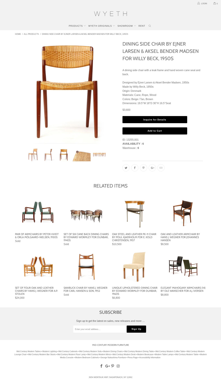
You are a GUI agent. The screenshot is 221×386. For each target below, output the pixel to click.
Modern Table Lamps (164, 354)
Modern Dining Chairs (113, 351)
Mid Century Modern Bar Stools (42, 354)
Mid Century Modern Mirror (99, 354)
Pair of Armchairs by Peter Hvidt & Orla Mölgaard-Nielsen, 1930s (37, 213)
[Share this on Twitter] (126, 167)
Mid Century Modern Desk (124, 354)
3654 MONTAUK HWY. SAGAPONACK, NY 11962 (110, 377)
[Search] (149, 26)
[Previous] (20, 92)
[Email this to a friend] (161, 167)
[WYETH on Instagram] (118, 366)
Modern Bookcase (145, 354)
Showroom (125, 26)
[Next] (113, 92)
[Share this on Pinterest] (143, 167)
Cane (137, 95)
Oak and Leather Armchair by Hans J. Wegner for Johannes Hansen (183, 213)
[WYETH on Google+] (107, 366)
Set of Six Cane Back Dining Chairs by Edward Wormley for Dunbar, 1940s (86, 213)
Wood (152, 95)
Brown (149, 99)
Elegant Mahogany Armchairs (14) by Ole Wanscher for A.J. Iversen (183, 267)
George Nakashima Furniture (113, 357)
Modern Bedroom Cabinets (87, 357)
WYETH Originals (100, 26)
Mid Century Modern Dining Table (139, 351)
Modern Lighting (49, 351)
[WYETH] (110, 14)
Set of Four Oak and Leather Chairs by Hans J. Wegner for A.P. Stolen (37, 267)
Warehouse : (130, 148)
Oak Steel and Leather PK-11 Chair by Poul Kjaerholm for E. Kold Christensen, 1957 (134, 213)
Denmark (136, 91)
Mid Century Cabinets (68, 351)
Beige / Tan (137, 99)
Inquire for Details (154, 119)
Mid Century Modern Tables (29, 351)
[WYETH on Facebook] (101, 366)
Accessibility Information (149, 357)
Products (76, 26)
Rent (141, 26)
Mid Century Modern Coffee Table (170, 351)
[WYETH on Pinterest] (112, 366)
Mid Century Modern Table (186, 354)
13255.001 (132, 139)
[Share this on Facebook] (134, 167)
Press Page (133, 357)
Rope (145, 95)
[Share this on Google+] (152, 167)
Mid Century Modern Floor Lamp (71, 354)
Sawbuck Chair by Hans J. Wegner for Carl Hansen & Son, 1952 (86, 267)
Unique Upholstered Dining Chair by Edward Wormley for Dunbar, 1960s (134, 267)
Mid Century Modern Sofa (90, 351)
